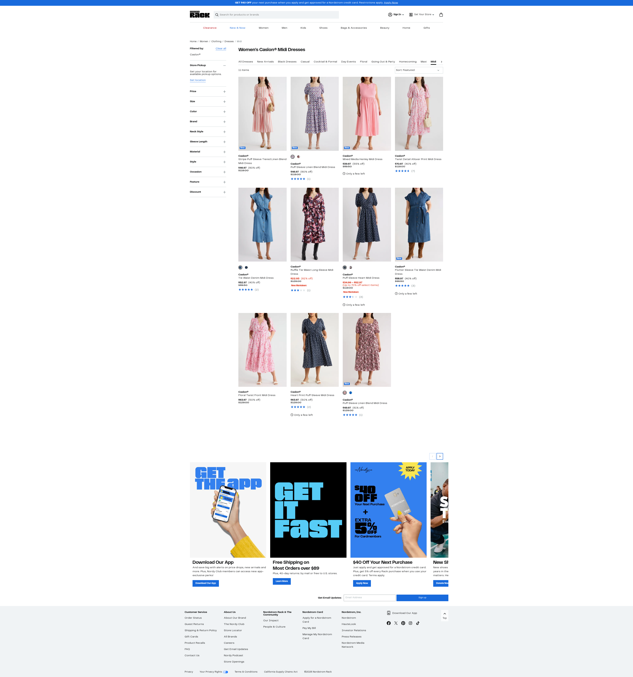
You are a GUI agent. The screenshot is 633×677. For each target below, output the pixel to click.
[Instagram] (410, 623)
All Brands (230, 637)
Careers (229, 643)
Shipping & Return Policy (201, 630)
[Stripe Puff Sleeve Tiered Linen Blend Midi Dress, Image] (262, 114)
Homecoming (408, 62)
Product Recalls (195, 643)
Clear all (221, 48)
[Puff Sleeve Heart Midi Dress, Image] (367, 225)
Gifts (426, 28)
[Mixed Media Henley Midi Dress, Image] (367, 114)
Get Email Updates (236, 649)
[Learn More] (308, 510)
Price (193, 91)
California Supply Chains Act (281, 672)
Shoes (323, 28)
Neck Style (196, 132)
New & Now (237, 28)
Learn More (282, 581)
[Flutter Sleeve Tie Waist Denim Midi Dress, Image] (419, 225)
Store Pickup (198, 65)
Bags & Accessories (354, 28)
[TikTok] (418, 623)
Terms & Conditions (246, 672)
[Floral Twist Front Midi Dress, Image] (262, 350)
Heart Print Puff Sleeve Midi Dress (312, 395)
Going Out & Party (383, 62)
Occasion (195, 172)
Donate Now (442, 583)
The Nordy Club (234, 624)
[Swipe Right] (440, 456)
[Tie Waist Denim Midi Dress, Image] (262, 225)
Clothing (216, 42)
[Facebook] (389, 623)
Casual (305, 62)
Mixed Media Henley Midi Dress (362, 159)
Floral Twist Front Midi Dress (256, 395)
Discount (195, 192)
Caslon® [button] (195, 55)
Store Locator (233, 630)
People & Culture (274, 627)
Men (284, 28)
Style (193, 162)
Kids (303, 28)
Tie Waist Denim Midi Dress (256, 278)
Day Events (348, 62)
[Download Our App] (228, 510)
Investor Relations (354, 630)
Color (193, 111)
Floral (363, 62)
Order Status (193, 618)
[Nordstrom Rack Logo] (200, 14)
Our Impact (271, 620)
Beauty (384, 28)
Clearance (210, 28)
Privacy (189, 672)
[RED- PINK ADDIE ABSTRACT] (350, 267)
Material (195, 152)
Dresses (229, 42)
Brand (193, 121)
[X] (396, 623)
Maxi (424, 62)
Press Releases (352, 637)
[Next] (441, 61)
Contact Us (192, 655)
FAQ (187, 649)
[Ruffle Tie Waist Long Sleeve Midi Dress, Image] (315, 225)
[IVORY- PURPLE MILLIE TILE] (292, 156)
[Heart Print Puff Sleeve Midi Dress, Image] (315, 350)
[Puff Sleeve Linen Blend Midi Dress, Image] (315, 114)
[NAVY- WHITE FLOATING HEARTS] (344, 267)
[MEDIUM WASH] (240, 267)
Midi (433, 62)
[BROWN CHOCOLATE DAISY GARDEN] (298, 156)
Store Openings (234, 662)
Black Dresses (287, 62)
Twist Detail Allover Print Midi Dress (418, 159)
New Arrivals (265, 62)
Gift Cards (191, 637)
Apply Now (391, 3)
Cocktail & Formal (325, 62)
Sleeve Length (198, 142)
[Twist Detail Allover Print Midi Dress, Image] (419, 114)
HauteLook (349, 624)
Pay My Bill (309, 628)
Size (192, 101)
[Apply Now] (388, 510)
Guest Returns (194, 624)
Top (445, 618)
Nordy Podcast (233, 655)
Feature (194, 182)
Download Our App (206, 583)
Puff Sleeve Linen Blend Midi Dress (313, 167)
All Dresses (245, 62)
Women (264, 28)
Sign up (422, 598)
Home (406, 28)
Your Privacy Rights (211, 672)
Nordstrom (349, 618)
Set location (198, 80)
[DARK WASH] (246, 267)
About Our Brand (235, 618)
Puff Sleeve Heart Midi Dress (361, 278)
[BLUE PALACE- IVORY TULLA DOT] (350, 392)
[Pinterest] (403, 623)
